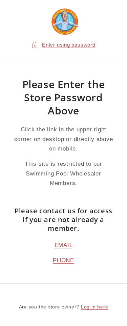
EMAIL (64, 245)
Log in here (94, 306)
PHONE (63, 260)
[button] (63, 45)
